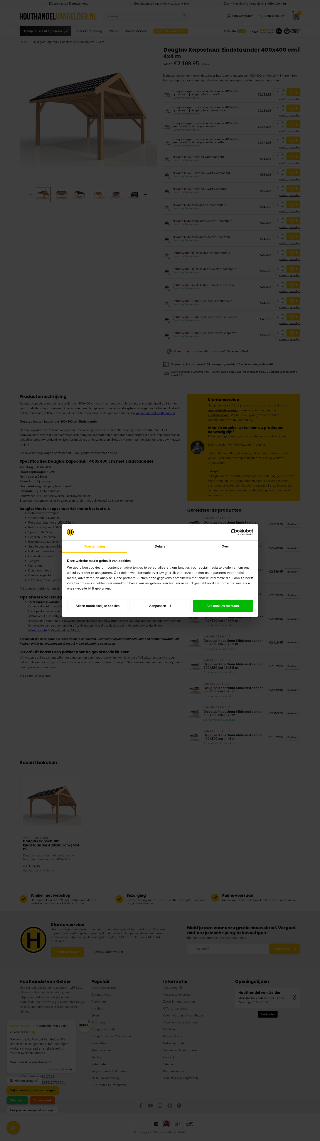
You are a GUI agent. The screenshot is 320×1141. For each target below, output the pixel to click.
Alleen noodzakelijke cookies (98, 606)
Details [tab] (160, 546)
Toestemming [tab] (94, 546)
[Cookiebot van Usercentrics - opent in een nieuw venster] (234, 532)
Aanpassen (157, 606)
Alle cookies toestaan (222, 606)
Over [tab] (225, 546)
